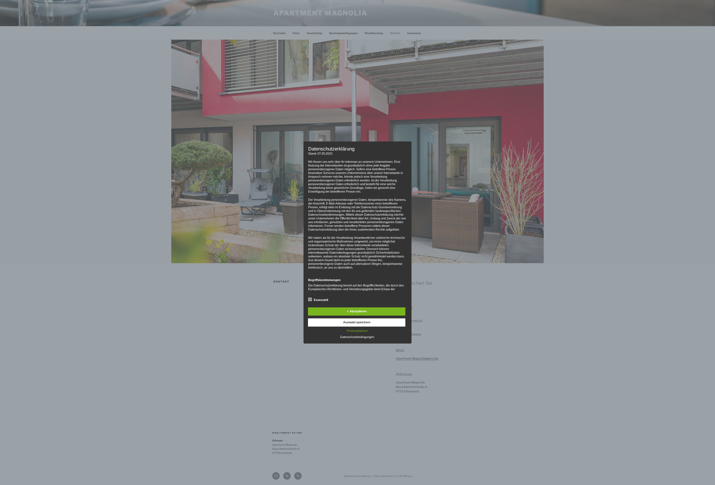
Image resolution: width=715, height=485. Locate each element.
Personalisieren (357, 331)
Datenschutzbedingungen (357, 337)
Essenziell (321, 300)
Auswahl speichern (356, 322)
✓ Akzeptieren (357, 311)
